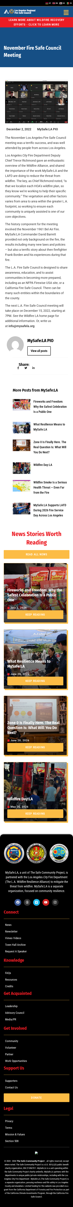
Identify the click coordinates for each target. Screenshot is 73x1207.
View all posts (39, 351)
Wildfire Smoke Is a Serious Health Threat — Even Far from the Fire (50, 487)
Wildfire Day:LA (42, 465)
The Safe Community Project (31, 1161)
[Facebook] (17, 902)
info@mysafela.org (21, 326)
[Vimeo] (36, 902)
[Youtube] (45, 902)
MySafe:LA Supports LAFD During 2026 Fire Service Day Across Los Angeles (49, 510)
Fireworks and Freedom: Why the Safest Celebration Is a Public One (50, 407)
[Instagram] (55, 902)
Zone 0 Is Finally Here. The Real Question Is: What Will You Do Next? (49, 447)
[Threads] (27, 902)
